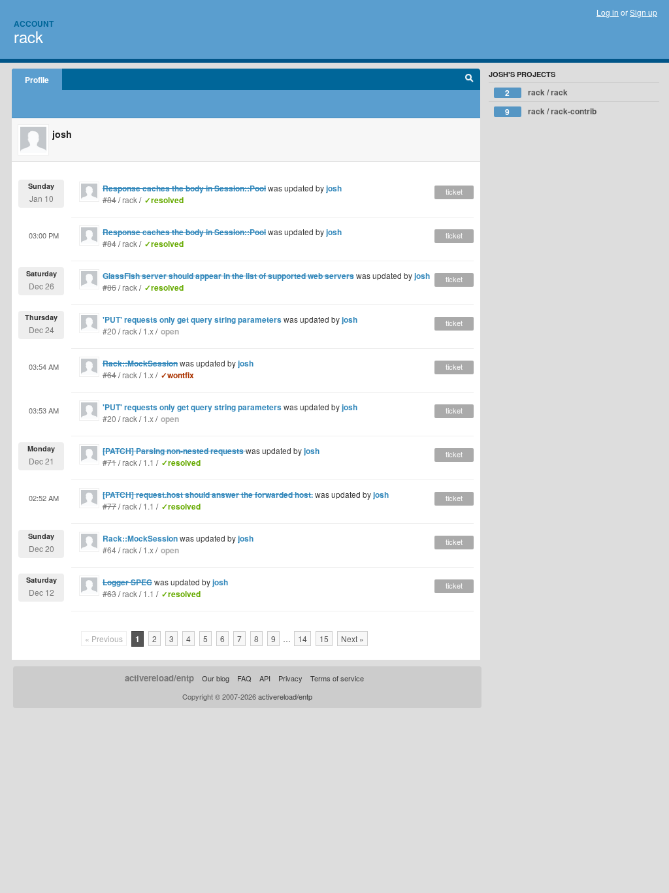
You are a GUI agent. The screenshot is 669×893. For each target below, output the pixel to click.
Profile (37, 80)
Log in (607, 12)
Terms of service (337, 678)
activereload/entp (159, 678)
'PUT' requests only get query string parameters (192, 319)
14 (302, 638)
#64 (109, 549)
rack (28, 36)
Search (469, 80)
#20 (109, 330)
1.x (148, 330)
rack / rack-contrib (550, 111)
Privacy (290, 678)
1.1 (148, 462)
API (264, 678)
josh (334, 188)
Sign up (643, 12)
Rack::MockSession (140, 538)
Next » (352, 638)
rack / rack (536, 92)
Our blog (215, 678)
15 (324, 638)
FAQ (244, 678)
